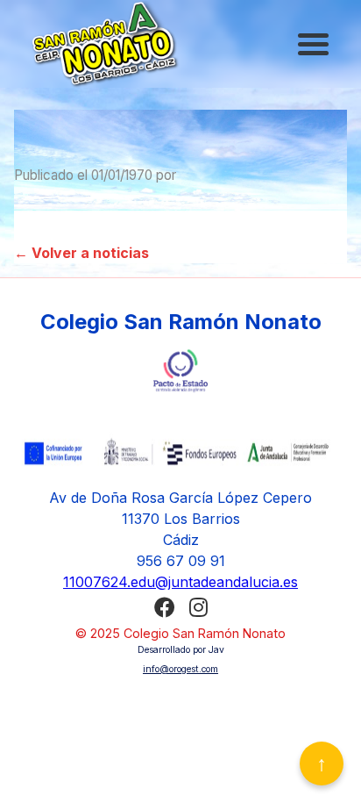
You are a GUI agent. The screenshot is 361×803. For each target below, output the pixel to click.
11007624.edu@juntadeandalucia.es (180, 582)
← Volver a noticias (81, 253)
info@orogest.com (180, 669)
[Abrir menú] (315, 43)
